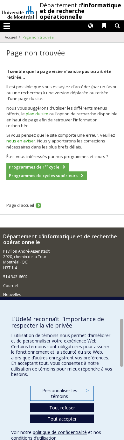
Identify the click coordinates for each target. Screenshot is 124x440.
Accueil (11, 37)
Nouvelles (12, 294)
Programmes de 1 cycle (34, 167)
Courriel (10, 285)
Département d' (80, 10)
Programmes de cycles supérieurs (43, 175)
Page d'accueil (20, 205)
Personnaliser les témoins (65, 393)
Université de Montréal (18, 10)
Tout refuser (62, 408)
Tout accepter (62, 419)
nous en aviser (20, 141)
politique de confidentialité (60, 432)
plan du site (37, 114)
